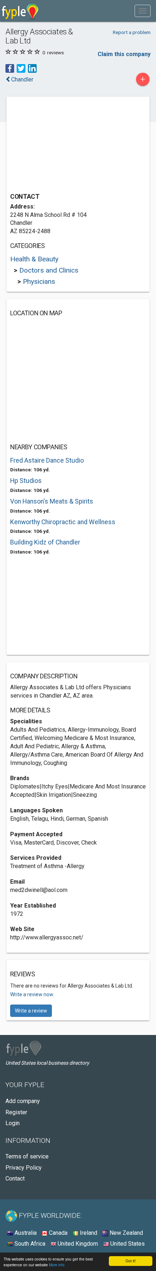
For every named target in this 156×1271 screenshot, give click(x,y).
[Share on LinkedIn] (32, 67)
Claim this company (124, 54)
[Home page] (20, 11)
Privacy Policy (23, 1167)
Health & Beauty (34, 259)
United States (127, 1243)
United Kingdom (77, 1243)
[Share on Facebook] (9, 67)
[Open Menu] (143, 11)
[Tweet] (21, 67)
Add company (22, 1101)
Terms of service (27, 1156)
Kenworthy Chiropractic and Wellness (62, 522)
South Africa (29, 1243)
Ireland (87, 1232)
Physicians (39, 281)
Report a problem (132, 32)
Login (12, 1123)
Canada (57, 1232)
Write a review (31, 1011)
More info (57, 1264)
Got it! (131, 1260)
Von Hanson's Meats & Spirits (51, 501)
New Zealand (125, 1232)
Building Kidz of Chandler (45, 542)
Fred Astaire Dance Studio (47, 460)
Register (16, 1112)
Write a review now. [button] (32, 994)
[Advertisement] (64, 145)
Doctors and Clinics (48, 270)
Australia (25, 1232)
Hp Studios (26, 480)
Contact (15, 1178)
